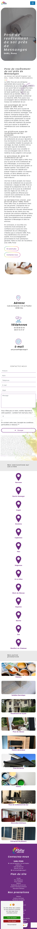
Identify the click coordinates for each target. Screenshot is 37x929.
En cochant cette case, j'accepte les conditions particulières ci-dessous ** (17, 424)
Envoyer (20, 430)
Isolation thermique (18, 898)
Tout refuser (12, 921)
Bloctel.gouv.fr (4, 455)
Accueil (18, 878)
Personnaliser (12, 924)
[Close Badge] (27, 924)
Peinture (18, 883)
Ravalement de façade (19, 900)
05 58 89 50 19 (19, 328)
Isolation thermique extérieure (18, 886)
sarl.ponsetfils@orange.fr (19, 349)
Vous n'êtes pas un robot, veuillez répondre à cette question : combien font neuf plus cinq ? (16, 412)
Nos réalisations (18, 880)
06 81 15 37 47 (19, 330)
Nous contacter (18, 881)
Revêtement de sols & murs (18, 885)
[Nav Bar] (32, 3)
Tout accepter (12, 917)
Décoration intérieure (18, 888)
